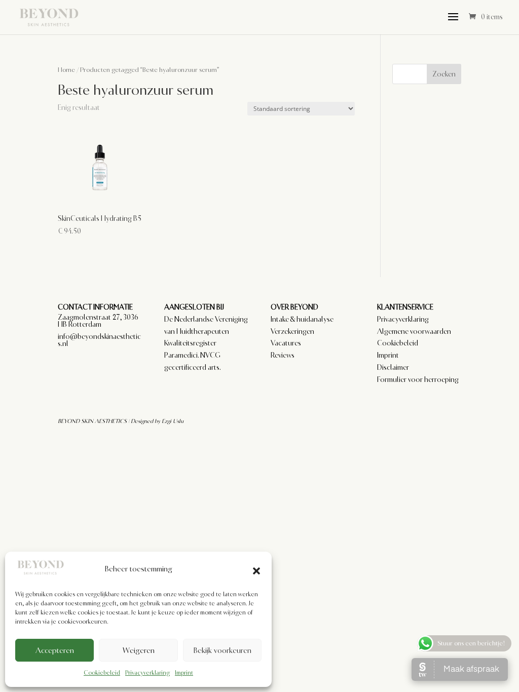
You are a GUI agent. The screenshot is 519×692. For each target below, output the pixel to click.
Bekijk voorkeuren (222, 650)
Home (66, 69)
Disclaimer (393, 367)
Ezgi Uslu (172, 421)
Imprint (184, 672)
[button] (256, 569)
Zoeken (444, 74)
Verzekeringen (292, 331)
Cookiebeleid (102, 672)
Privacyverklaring (147, 672)
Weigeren (139, 650)
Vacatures (286, 343)
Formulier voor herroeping (418, 379)
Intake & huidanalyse (302, 319)
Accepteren (54, 650)
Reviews (282, 355)
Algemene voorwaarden (414, 331)
